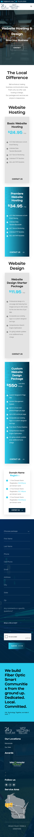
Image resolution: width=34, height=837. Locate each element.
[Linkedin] (14, 784)
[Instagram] (10, 784)
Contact (17, 48)
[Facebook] (6, 784)
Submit (14, 646)
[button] (17, 772)
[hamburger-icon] (31, 6)
